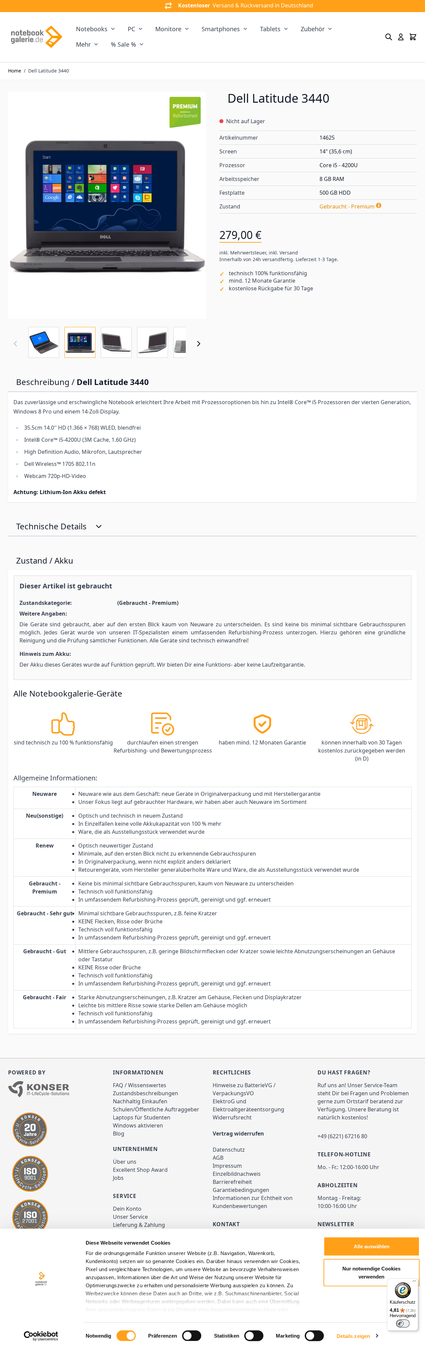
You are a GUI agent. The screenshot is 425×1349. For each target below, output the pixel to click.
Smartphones (221, 29)
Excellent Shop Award (140, 1169)
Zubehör (313, 29)
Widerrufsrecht (232, 1117)
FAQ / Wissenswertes (139, 1085)
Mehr (83, 44)
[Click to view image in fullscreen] (107, 205)
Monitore (168, 29)
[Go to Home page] (36, 37)
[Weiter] (198, 343)
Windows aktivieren (138, 1125)
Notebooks (92, 29)
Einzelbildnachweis (237, 1173)
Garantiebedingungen (241, 1190)
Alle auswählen (371, 1246)
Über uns (124, 1161)
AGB (218, 1157)
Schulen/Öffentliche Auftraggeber (156, 1109)
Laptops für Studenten (141, 1117)
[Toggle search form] (388, 37)
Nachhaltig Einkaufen (140, 1101)
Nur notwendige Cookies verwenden (371, 1272)
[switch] (191, 1335)
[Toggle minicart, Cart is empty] (413, 37)
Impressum (227, 1165)
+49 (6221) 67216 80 (342, 1136)
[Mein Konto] (400, 37)
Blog (118, 1133)
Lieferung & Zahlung (139, 1224)
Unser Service (130, 1216)
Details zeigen (353, 1336)
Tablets (270, 29)
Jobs (118, 1178)
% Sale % (123, 44)
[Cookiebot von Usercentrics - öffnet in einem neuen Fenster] (40, 1336)
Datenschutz (229, 1149)
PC (131, 29)
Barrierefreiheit (232, 1182)
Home (14, 70)
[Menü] (414, 1283)
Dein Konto (127, 1208)
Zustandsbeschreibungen (145, 1093)
